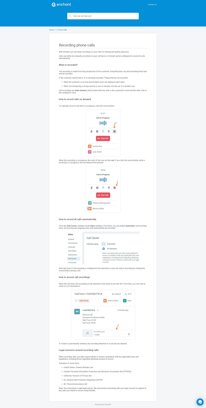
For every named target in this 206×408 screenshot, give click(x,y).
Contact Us (152, 5)
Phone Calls (62, 30)
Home (51, 30)
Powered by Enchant (103, 405)
